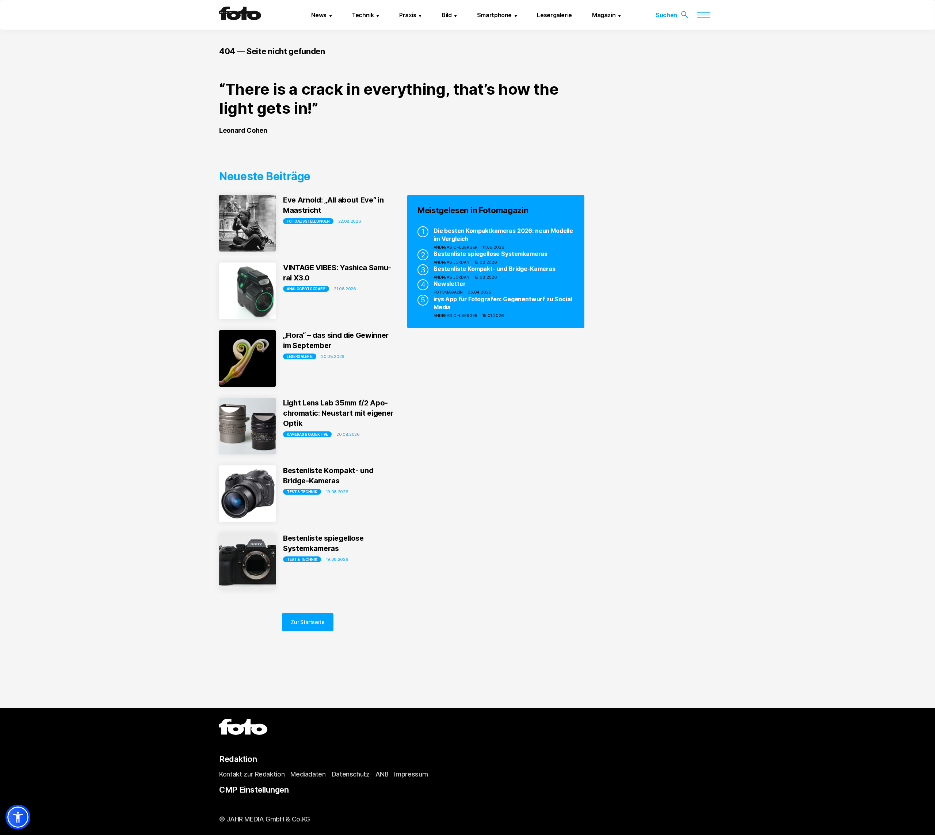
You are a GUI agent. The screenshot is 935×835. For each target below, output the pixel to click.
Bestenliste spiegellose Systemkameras (490, 253)
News (319, 15)
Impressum (411, 774)
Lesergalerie (554, 15)
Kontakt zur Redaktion (252, 774)
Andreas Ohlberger (455, 247)
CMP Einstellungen (254, 789)
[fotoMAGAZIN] (240, 17)
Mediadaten (307, 774)
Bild (447, 15)
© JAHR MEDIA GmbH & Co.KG (264, 819)
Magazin (603, 15)
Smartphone (494, 15)
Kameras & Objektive (307, 434)
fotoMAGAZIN (448, 292)
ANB (382, 774)
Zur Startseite (308, 622)
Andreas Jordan (451, 262)
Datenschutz (351, 774)
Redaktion (238, 759)
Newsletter (449, 283)
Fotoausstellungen (308, 221)
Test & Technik (302, 492)
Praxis (407, 15)
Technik (363, 15)
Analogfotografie (306, 289)
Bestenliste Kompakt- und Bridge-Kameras (495, 268)
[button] (17, 817)
